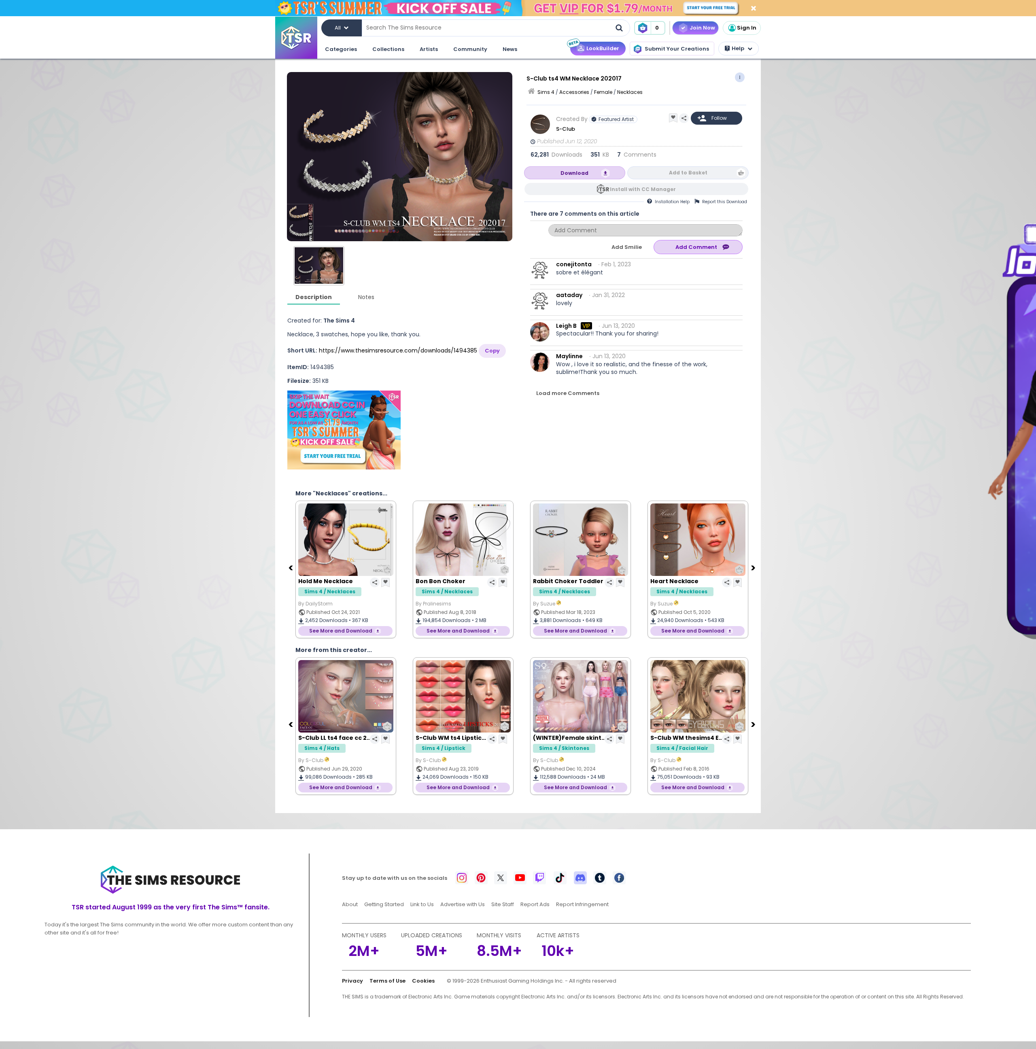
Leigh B (566, 326)
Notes (366, 297)
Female (603, 92)
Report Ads (535, 904)
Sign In (746, 28)
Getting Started (384, 904)
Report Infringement (582, 904)
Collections (388, 49)
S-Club (565, 129)
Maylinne (569, 356)
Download (574, 173)
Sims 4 (545, 92)
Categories (341, 49)
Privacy (352, 981)
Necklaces (630, 92)
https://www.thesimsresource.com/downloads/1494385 (398, 350)
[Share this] (684, 118)
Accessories (574, 92)
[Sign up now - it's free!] (344, 430)
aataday (569, 295)
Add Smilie (626, 247)
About (350, 904)
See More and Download (340, 630)
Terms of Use (387, 981)
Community (470, 49)
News (510, 49)
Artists (429, 49)
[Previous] (291, 567)
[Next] (754, 567)
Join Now (702, 28)
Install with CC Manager (643, 189)
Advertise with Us (462, 904)
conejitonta (574, 264)
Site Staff (502, 904)
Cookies (423, 981)
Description (313, 297)
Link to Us (422, 904)
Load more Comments (567, 393)
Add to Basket (688, 172)
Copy (492, 351)
